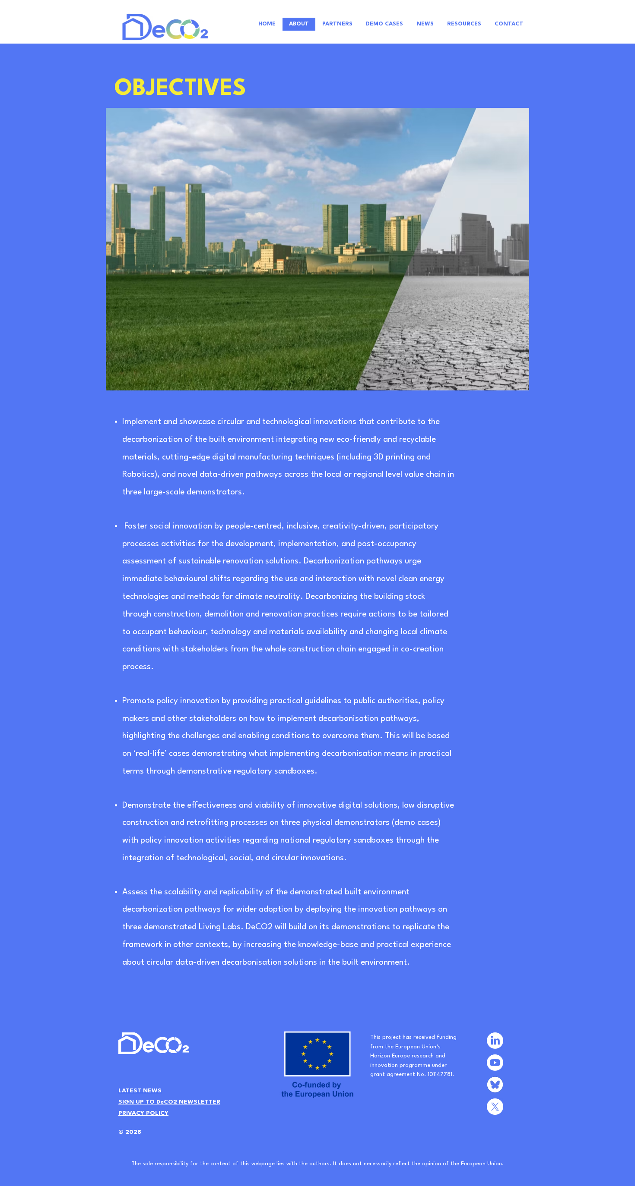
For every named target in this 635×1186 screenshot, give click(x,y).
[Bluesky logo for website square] (495, 1084)
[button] (169, 1101)
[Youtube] (495, 1062)
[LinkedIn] (495, 1040)
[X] (495, 1106)
